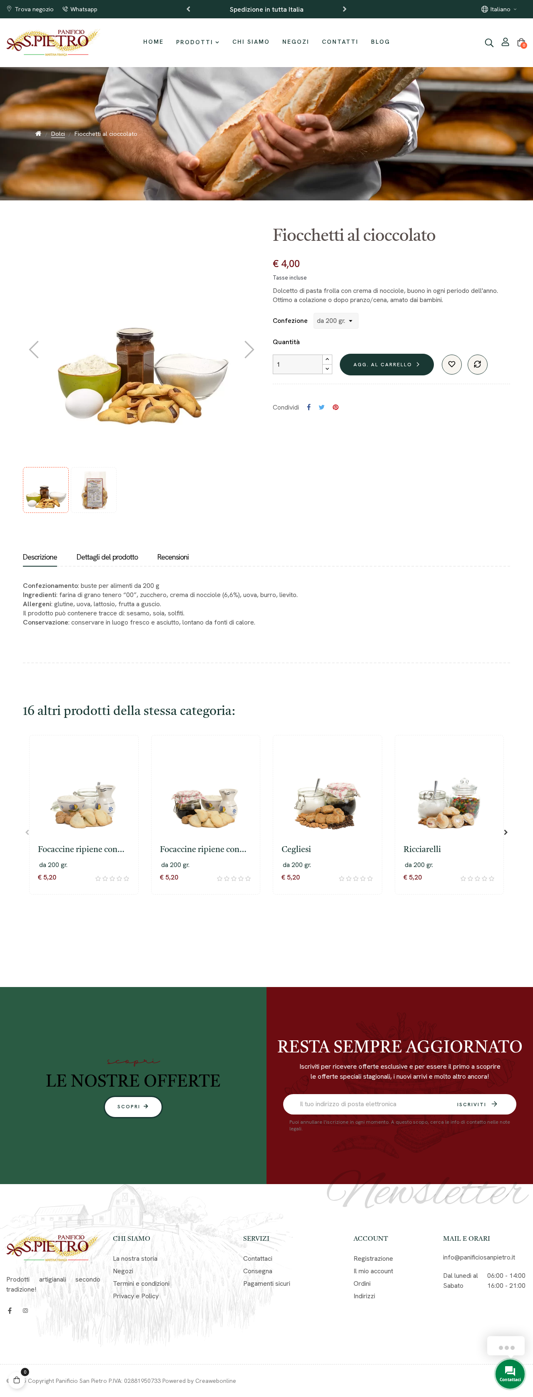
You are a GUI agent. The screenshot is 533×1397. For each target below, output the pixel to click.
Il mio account (373, 1271)
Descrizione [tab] (40, 557)
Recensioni (173, 557)
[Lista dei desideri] (452, 365)
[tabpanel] (84, 827)
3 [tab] (270, 926)
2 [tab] (262, 926)
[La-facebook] (9, 1310)
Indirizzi (364, 1296)
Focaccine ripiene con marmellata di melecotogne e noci (199, 851)
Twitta (322, 407)
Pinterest (336, 407)
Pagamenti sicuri (266, 1283)
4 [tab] (279, 926)
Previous (188, 9)
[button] (133, 1107)
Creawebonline (215, 1381)
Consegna (257, 1271)
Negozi (123, 1271)
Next (345, 9)
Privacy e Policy (136, 1296)
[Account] (505, 42)
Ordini (362, 1283)
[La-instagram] (25, 1310)
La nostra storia (135, 1258)
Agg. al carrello (383, 364)
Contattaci (257, 1258)
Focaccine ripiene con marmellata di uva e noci (83, 851)
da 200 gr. (53, 864)
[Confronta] (478, 365)
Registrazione (373, 1258)
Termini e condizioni (141, 1283)
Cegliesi (296, 850)
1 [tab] (254, 926)
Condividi (309, 407)
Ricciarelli (422, 850)
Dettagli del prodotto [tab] (107, 557)
